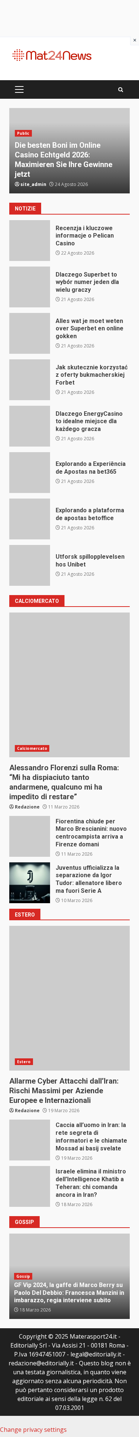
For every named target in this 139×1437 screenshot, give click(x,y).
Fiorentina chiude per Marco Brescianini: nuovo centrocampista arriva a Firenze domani (29, 836)
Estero (24, 1061)
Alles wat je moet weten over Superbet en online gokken (29, 333)
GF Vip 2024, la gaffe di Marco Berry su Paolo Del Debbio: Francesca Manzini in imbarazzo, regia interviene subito (69, 1292)
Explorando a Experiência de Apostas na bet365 (29, 472)
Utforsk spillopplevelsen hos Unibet (29, 565)
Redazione (27, 807)
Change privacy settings (33, 1429)
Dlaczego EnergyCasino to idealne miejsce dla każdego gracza (29, 426)
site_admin (33, 184)
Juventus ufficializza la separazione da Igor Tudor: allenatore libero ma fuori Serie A (29, 882)
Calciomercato (32, 748)
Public (23, 133)
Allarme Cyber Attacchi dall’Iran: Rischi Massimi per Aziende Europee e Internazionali (69, 998)
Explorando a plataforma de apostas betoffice (29, 519)
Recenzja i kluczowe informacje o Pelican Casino (29, 240)
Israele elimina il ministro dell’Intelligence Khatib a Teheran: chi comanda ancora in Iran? (29, 1186)
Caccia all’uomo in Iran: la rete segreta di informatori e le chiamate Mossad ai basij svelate (29, 1140)
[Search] (120, 89)
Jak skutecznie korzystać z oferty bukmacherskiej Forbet (29, 379)
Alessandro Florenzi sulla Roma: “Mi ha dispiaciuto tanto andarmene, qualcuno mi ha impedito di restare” (69, 685)
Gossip (23, 1276)
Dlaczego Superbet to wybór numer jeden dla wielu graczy (29, 287)
